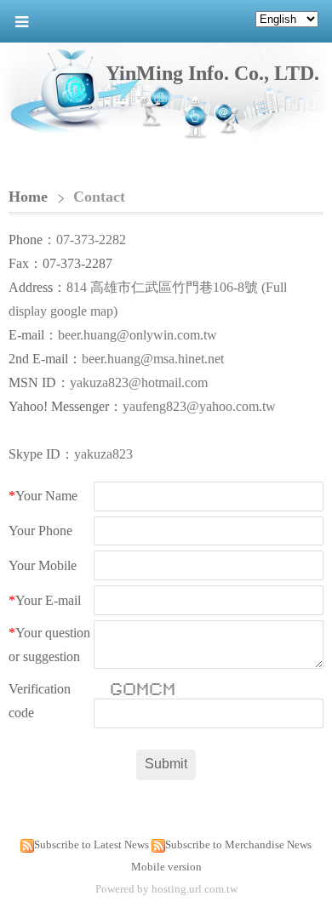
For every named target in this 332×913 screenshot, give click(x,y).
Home (28, 196)
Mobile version (166, 866)
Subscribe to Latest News (91, 844)
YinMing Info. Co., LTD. (212, 73)
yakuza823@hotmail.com (139, 382)
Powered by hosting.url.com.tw (166, 888)
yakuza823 (103, 454)
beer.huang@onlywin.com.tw (137, 335)
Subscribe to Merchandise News (238, 844)
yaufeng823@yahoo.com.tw (199, 406)
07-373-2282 (91, 239)
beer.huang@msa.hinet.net (153, 358)
